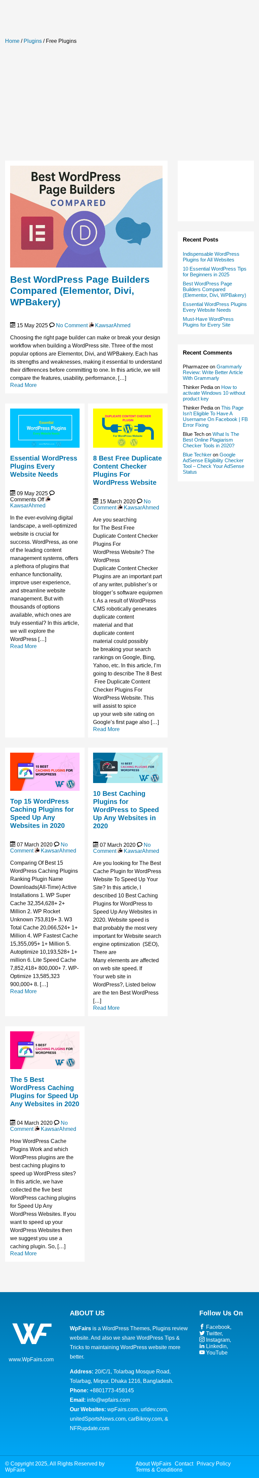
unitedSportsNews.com (97, 1419)
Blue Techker (197, 454)
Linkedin (216, 1346)
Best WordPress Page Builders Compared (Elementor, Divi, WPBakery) (80, 290)
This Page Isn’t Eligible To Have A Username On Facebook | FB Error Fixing (215, 416)
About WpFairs (153, 1464)
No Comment (72, 325)
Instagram (217, 1340)
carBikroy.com (145, 1419)
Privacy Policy (214, 1464)
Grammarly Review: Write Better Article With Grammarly (213, 372)
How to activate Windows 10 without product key (214, 392)
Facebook (217, 1327)
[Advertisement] (129, 103)
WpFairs (15, 1470)
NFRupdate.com (89, 1428)
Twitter (213, 1333)
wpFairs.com (122, 1409)
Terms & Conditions (159, 1470)
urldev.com (154, 1409)
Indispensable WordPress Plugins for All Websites (211, 256)
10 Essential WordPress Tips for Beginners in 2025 (215, 271)
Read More (23, 385)
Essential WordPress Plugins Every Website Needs (43, 466)
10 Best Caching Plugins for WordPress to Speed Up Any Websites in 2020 (126, 810)
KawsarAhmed (112, 325)
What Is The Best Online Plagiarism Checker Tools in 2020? (211, 439)
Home (12, 41)
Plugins (33, 41)
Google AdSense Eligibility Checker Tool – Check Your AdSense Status (213, 463)
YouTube (216, 1353)
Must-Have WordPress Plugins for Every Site (208, 322)
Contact (184, 1464)
